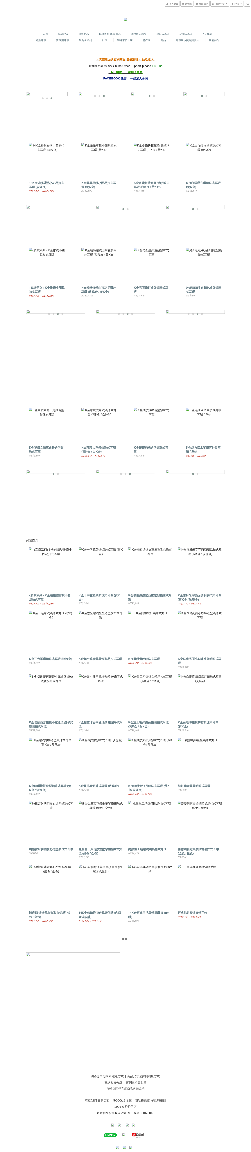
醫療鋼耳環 (62, 40)
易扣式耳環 (186, 34)
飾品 (163, 40)
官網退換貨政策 (136, 1082)
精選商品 (83, 34)
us (160, 66)
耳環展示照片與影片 (187, 40)
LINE (155, 66)
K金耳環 (207, 34)
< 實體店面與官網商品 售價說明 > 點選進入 (125, 59)
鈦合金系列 (85, 40)
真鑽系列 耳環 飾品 (110, 34)
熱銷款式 (63, 34)
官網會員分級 (113, 1082)
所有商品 (214, 40)
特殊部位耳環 (125, 40)
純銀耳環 (41, 40)
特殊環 (146, 40)
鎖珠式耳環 (163, 34)
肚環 (104, 40)
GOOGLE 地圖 (122, 1100)
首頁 (45, 34)
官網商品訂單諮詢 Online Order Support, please (120, 66)
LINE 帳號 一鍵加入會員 (126, 72)
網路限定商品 (138, 34)
